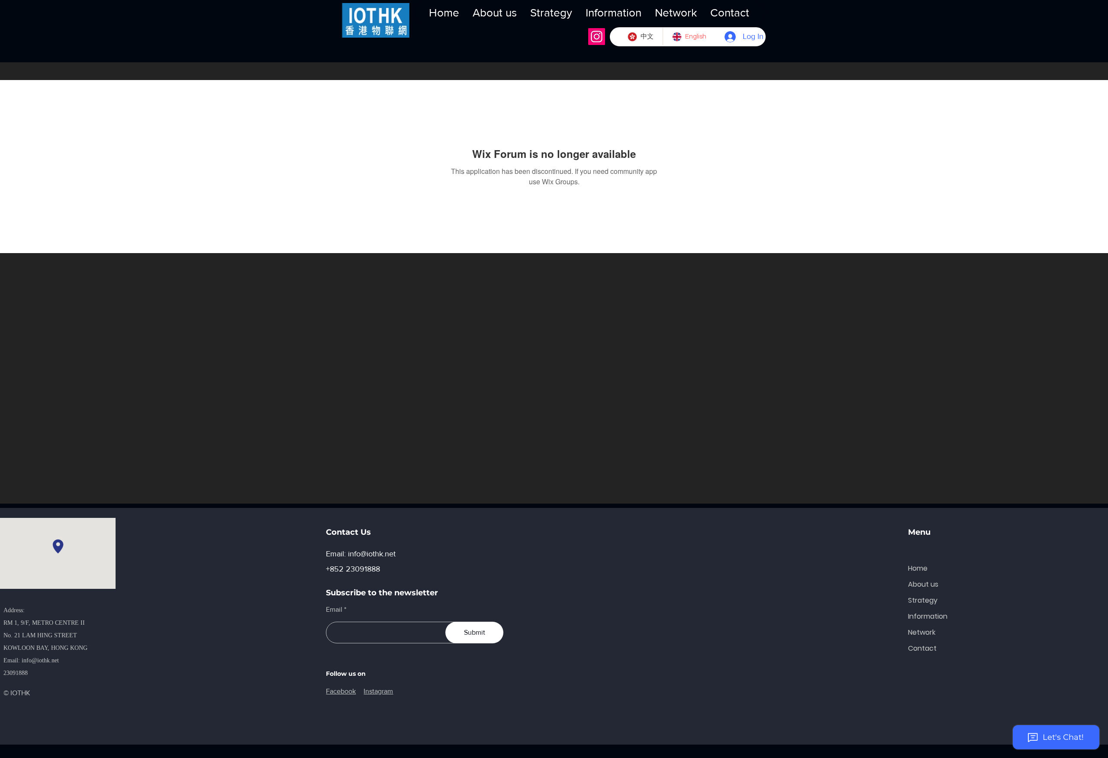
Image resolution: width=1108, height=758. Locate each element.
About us (923, 584)
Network (921, 632)
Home (918, 568)
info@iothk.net (40, 660)
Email (334, 609)
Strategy (922, 600)
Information (927, 616)
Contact (922, 648)
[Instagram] (596, 36)
